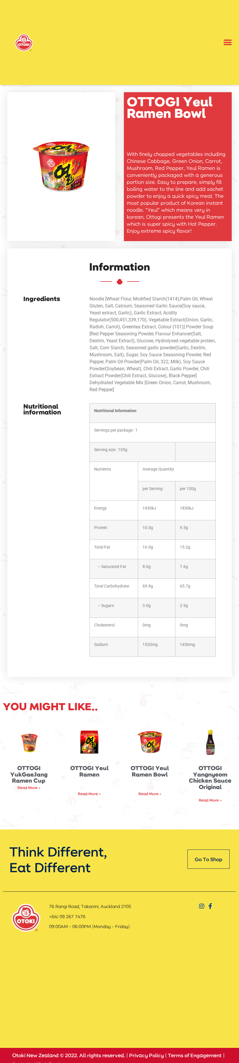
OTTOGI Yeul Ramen (89, 771)
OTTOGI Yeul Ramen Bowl (150, 771)
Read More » (28, 787)
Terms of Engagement (195, 1055)
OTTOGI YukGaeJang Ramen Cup (29, 774)
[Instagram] (202, 906)
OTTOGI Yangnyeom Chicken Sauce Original (210, 777)
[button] (227, 42)
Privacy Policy (146, 1055)
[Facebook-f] (210, 906)
